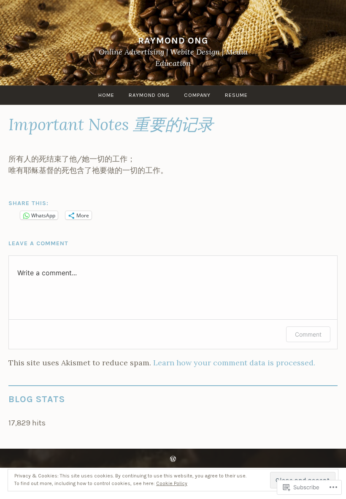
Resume (236, 95)
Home (106, 95)
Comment (308, 334)
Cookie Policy (171, 483)
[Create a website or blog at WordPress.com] (173, 459)
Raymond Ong (173, 40)
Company (197, 95)
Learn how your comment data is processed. (234, 362)
